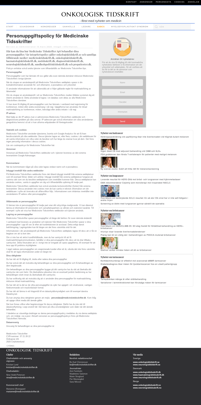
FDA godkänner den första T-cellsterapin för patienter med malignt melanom (139, 154)
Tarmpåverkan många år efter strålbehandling (123, 279)
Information (70, 47)
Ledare (86, 26)
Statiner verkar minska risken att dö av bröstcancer (126, 250)
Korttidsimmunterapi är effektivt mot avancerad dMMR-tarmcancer (133, 260)
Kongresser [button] (48, 26)
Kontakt (131, 2)
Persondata (163, 2)
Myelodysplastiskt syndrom (129, 26)
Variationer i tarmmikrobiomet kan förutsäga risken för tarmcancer (133, 282)
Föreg (11, 346)
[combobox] (172, 27)
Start (9, 26)
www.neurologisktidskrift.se (146, 364)
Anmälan (193, 2)
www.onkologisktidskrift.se (146, 362)
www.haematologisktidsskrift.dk (148, 375)
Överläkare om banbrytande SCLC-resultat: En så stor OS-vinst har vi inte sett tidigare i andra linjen (144, 199)
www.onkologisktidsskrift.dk (147, 372)
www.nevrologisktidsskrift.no (147, 388)
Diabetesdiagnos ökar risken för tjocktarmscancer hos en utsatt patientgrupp (139, 264)
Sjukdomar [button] (27, 26)
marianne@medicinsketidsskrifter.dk (22, 391)
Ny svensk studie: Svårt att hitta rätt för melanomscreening (130, 168)
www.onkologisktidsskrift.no (147, 385)
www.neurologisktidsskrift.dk (147, 377)
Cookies (179, 2)
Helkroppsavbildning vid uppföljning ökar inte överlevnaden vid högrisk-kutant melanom (145, 136)
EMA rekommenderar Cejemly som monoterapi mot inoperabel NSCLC (136, 182)
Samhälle (69, 26)
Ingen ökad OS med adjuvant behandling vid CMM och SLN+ (131, 151)
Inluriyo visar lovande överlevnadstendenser (123, 231)
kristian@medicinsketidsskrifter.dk (22, 367)
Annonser (146, 2)
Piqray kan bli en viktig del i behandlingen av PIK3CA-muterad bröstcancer (138, 234)
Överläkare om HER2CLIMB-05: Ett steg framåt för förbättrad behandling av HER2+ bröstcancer (142, 227)
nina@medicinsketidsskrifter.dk (20, 377)
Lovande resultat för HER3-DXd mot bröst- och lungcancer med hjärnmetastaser (140, 179)
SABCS (101, 26)
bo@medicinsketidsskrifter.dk (83, 364)
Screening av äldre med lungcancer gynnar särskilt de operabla (132, 203)
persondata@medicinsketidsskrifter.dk (68, 298)
